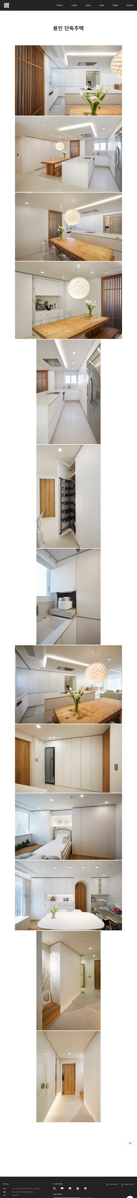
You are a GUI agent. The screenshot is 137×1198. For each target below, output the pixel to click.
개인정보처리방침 (113, 1184)
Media (115, 5)
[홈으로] (6, 4)
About (101, 5)
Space (88, 5)
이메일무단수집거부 (129, 1184)
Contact (129, 5)
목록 (130, 1143)
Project (74, 5)
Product (60, 5)
